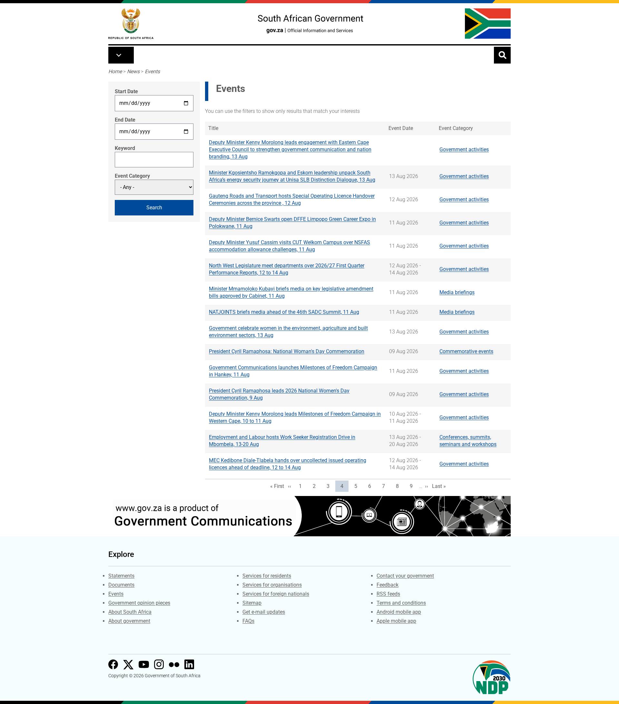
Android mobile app (399, 612)
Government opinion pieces (139, 603)
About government (129, 621)
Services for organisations (272, 585)
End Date (125, 120)
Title (213, 128)
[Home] (130, 23)
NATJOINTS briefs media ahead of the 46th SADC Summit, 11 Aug (284, 312)
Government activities (464, 149)
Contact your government (405, 576)
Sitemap (251, 603)
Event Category (132, 176)
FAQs (248, 621)
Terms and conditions (401, 603)
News (133, 71)
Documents (121, 585)
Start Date (126, 91)
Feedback (387, 585)
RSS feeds (388, 594)
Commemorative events (466, 351)
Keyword (125, 148)
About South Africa (130, 612)
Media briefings (457, 292)
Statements (121, 576)
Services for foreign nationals (275, 594)
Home (115, 71)
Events (152, 71)
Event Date (400, 128)
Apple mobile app (396, 621)
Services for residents (266, 576)
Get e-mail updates (263, 612)
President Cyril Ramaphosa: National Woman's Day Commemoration (286, 351)
